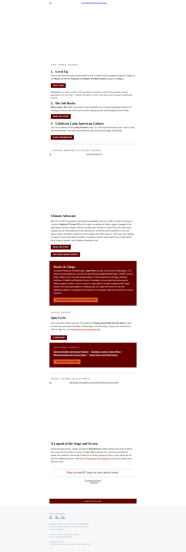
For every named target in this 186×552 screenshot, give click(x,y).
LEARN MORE (59, 338)
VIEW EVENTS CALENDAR (67, 362)
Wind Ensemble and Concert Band (70, 355)
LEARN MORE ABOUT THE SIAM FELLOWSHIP (76, 300)
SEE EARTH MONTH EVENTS (65, 254)
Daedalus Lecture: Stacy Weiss (106, 352)
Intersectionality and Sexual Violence (71, 352)
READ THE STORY (61, 116)
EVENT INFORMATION (62, 137)
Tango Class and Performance (103, 355)
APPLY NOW (58, 85)
